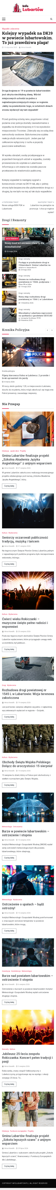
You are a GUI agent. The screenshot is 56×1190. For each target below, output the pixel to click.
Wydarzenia (12, 533)
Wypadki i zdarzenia (10, 29)
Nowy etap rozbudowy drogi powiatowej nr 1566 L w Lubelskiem (36, 298)
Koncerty (5, 1049)
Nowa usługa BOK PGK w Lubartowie (13, 207)
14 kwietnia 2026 (27, 303)
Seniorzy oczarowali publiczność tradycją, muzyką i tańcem (25, 539)
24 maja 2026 (26, 270)
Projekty (23, 451)
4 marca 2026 (9, 382)
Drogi (4, 685)
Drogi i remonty (12, 239)
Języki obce (14, 451)
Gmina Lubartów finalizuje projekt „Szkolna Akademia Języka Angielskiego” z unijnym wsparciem (27, 459)
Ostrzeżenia (17, 827)
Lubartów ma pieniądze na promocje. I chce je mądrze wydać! (42, 209)
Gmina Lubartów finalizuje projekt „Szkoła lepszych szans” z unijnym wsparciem (26, 1139)
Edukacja (5, 451)
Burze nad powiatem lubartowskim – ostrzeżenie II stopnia (27, 978)
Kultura (4, 533)
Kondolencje (16, 971)
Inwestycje (6, 971)
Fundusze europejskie (18, 1131)
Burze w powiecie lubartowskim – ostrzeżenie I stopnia (25, 833)
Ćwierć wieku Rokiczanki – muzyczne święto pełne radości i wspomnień (25, 623)
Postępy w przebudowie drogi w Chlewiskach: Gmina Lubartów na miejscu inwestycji (34, 265)
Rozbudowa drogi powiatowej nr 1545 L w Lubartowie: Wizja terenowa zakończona (28, 694)
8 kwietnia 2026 (26, 320)
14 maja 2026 (26, 287)
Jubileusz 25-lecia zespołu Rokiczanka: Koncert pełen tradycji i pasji (27, 1057)
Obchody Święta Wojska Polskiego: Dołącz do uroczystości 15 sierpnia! (27, 764)
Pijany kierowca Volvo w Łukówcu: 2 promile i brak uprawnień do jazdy (26, 377)
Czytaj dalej (9, 486)
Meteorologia (7, 827)
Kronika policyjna (8, 371)
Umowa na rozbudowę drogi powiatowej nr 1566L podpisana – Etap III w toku (35, 282)
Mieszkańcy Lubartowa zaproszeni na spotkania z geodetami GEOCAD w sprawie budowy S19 (35, 316)
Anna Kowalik (26, 47)
